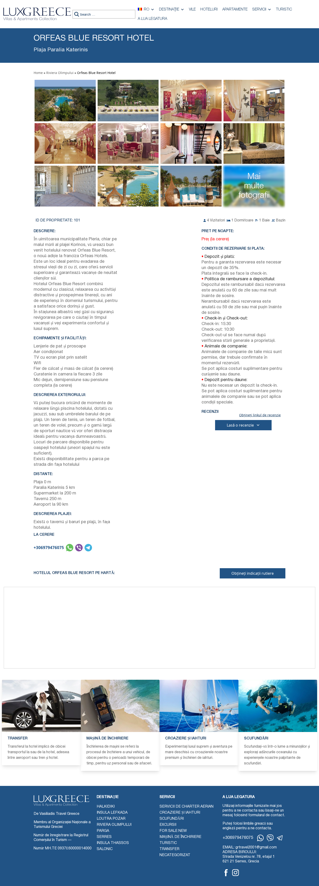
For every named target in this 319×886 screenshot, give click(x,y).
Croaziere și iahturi (180, 812)
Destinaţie (169, 9)
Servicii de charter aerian (186, 806)
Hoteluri (209, 9)
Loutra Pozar (111, 818)
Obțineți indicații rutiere (252, 573)
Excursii (168, 824)
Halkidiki (106, 806)
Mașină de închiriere (180, 837)
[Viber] (270, 837)
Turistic (284, 9)
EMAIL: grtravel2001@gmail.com (250, 847)
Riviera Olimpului (60, 72)
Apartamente (235, 9)
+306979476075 (49, 547)
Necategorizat (175, 855)
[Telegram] (280, 837)
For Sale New (173, 831)
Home (38, 72)
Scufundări (172, 818)
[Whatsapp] (260, 837)
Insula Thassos (113, 843)
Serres (104, 837)
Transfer (169, 849)
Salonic (105, 849)
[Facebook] (226, 872)
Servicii (259, 9)
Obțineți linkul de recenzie (260, 415)
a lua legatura (152, 19)
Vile (192, 9)
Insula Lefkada (112, 812)
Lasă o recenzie (240, 425)
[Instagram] (235, 872)
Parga (103, 831)
